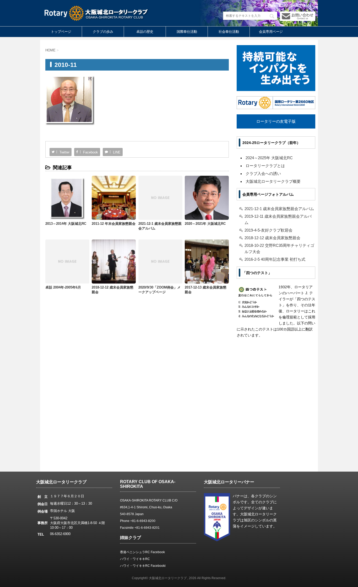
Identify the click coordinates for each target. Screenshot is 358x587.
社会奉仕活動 (229, 32)
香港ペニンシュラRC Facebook (142, 552)
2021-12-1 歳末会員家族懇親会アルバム (279, 208)
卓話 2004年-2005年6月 (63, 287)
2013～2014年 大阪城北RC (65, 224)
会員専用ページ (271, 32)
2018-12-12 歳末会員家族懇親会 (272, 238)
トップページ (61, 32)
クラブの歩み (103, 32)
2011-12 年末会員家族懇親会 (113, 224)
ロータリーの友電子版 (276, 121)
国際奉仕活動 (187, 32)
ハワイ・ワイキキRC (135, 559)
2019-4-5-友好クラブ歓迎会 (268, 230)
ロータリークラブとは (265, 165)
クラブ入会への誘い (263, 173)
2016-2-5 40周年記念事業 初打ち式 (275, 259)
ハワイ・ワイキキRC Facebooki (143, 566)
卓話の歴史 (144, 32)
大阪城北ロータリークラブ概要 (273, 181)
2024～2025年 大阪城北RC (269, 158)
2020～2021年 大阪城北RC (205, 224)
